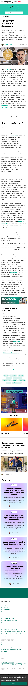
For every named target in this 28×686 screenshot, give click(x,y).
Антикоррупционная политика (8, 663)
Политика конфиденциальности (8, 662)
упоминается (12, 135)
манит (3, 88)
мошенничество (7, 380)
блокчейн (21, 375)
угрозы (8, 382)
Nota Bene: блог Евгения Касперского (13, 673)
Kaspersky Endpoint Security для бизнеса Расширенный (14, 633)
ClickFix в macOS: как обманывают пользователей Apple (14, 569)
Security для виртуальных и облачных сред (11, 649)
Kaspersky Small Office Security (8, 618)
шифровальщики (17, 382)
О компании (8, 668)
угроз (14, 361)
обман (15, 380)
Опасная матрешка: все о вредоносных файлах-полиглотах (14, 517)
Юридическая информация (20, 664)
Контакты (3, 668)
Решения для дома (6, 601)
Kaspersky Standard (5, 605)
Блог (3, 669)
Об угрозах (19, 668)
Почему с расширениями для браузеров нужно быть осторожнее (13, 445)
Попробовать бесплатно (14, 13)
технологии (22, 380)
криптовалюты (17, 378)
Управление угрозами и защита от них (10, 644)
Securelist (3, 673)
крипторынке (22, 361)
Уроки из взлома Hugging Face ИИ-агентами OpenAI (14, 543)
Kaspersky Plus (4, 607)
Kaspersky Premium (5, 609)
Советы (15, 484)
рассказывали (5, 105)
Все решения (4, 611)
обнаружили (5, 107)
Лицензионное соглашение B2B (8, 664)
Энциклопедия (23, 673)
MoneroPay (13, 272)
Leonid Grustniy (8, 44)
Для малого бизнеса (6, 614)
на (17, 361)
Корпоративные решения (8, 639)
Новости (23, 668)
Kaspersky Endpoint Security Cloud (9, 620)
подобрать (16, 341)
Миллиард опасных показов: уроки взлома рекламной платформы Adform (14, 491)
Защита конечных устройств (8, 647)
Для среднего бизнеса (7, 625)
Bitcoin (6, 375)
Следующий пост (7, 439)
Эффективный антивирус (11, 353)
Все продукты (4, 622)
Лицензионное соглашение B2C (21, 663)
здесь (18, 680)
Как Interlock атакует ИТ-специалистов (7, 433)
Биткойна (8, 69)
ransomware (6, 16)
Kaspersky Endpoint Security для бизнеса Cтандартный (13, 631)
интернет (9, 378)
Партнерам (14, 668)
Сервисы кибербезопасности (8, 642)
